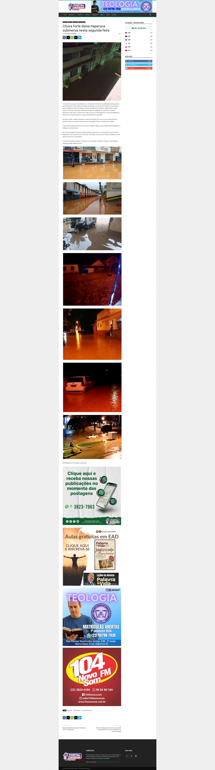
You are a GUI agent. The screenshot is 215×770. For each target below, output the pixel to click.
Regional (95, 14)
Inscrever (148, 68)
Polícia (87, 14)
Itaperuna (74, 19)
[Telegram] (79, 37)
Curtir (149, 61)
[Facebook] (64, 37)
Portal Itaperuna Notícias (70, 33)
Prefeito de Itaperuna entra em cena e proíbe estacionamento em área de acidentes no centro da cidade (108, 729)
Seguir (149, 64)
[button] (150, 15)
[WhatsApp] (72, 37)
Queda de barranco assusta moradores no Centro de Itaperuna (74, 728)
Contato (114, 14)
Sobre (108, 14)
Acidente (79, 14)
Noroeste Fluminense (87, 710)
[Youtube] (136, 756)
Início (65, 14)
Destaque (71, 14)
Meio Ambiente (82, 22)
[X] (68, 37)
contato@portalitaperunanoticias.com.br (107, 762)
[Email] (76, 37)
